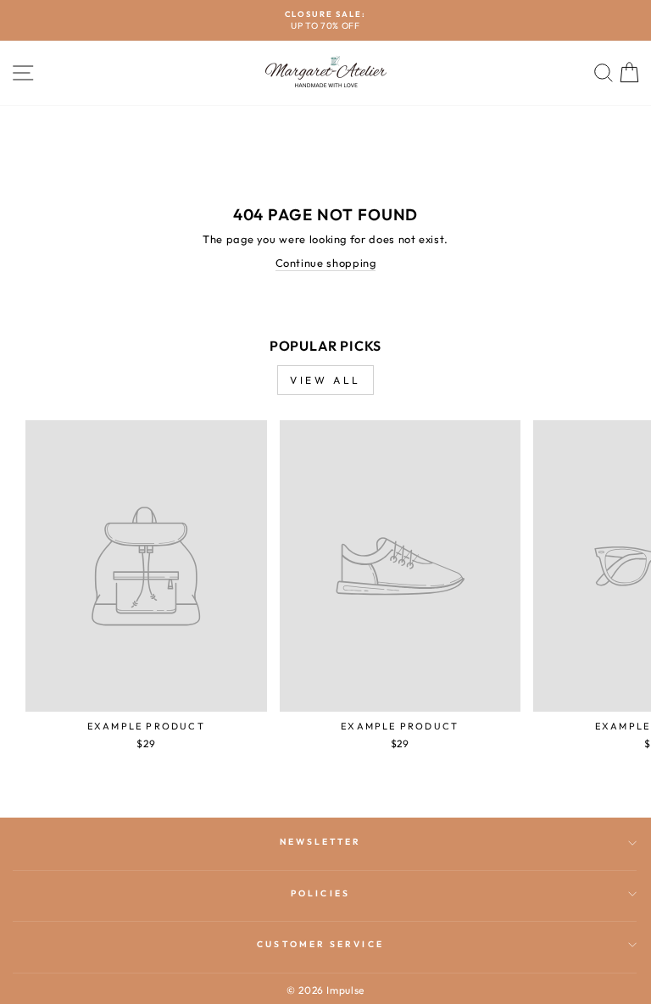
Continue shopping (325, 262)
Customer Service (320, 944)
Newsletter (321, 841)
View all (325, 380)
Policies (320, 893)
